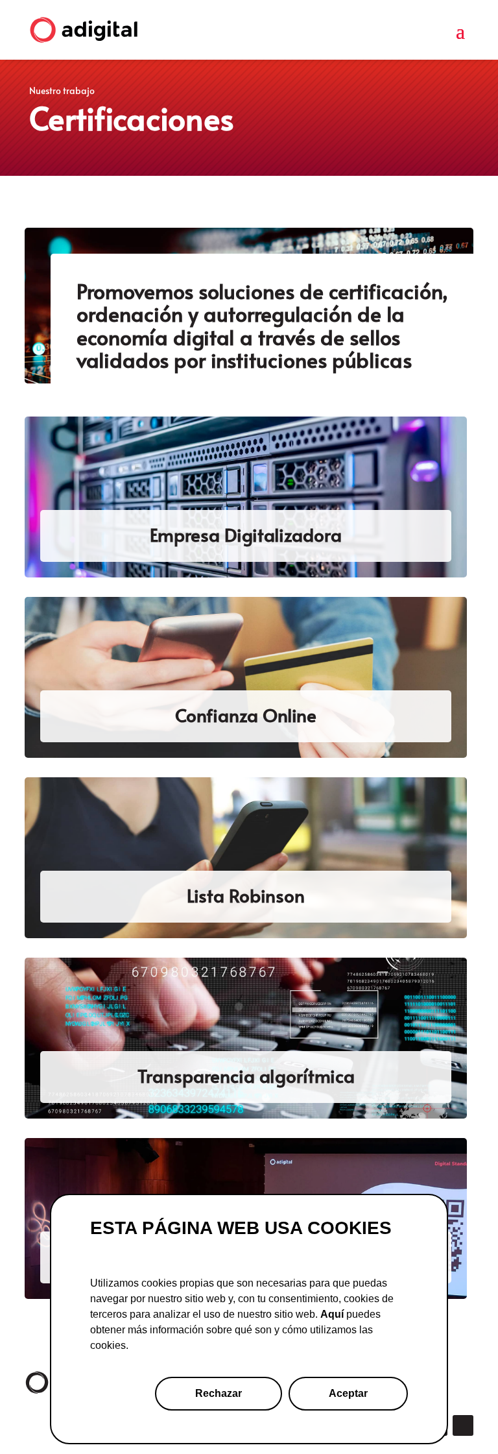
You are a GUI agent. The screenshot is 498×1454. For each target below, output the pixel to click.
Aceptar (348, 1393)
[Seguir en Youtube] (463, 1425)
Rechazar (218, 1393)
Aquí (332, 1314)
